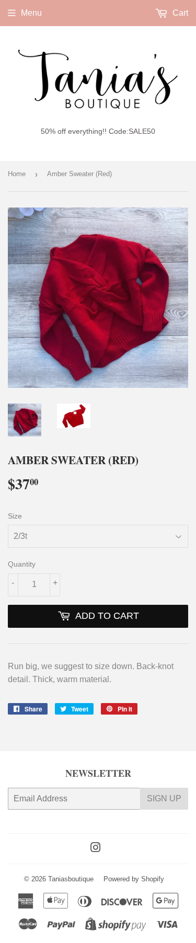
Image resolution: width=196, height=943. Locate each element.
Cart (179, 12)
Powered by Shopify (133, 879)
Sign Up (164, 798)
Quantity (22, 564)
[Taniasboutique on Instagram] (95, 848)
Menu (31, 12)
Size (15, 516)
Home (17, 174)
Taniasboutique (71, 879)
